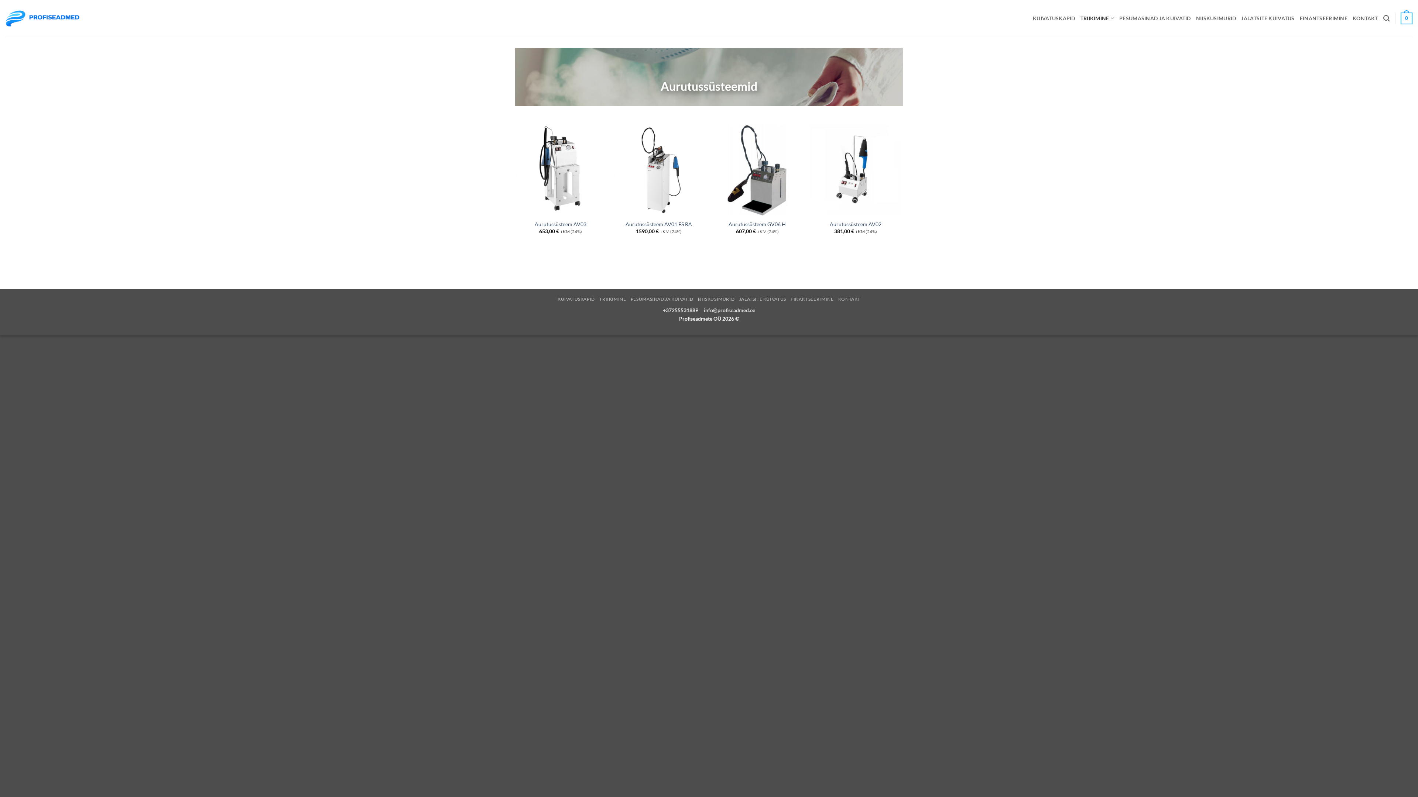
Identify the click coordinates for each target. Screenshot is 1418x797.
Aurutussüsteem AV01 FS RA (659, 224)
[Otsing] (1386, 18)
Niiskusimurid (1216, 18)
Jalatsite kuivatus (1267, 18)
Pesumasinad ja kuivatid (1155, 18)
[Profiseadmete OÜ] (42, 18)
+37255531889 (680, 310)
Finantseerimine (1323, 18)
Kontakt (1365, 18)
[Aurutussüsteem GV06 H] (757, 170)
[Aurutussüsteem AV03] (560, 170)
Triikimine (1094, 18)
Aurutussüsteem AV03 (560, 224)
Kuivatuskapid (1054, 18)
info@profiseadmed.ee (729, 310)
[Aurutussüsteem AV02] (855, 170)
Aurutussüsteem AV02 (855, 224)
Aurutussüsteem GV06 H (757, 224)
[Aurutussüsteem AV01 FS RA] (659, 170)
